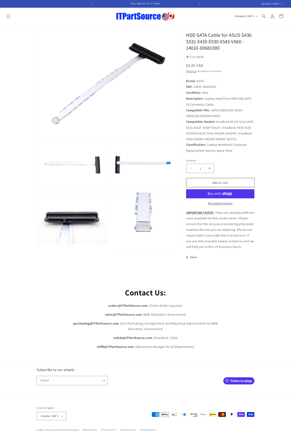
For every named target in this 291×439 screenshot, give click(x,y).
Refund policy (90, 429)
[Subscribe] (103, 380)
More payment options (220, 203)
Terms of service (128, 429)
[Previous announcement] (91, 4)
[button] (8, 16)
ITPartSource (51, 430)
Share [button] (193, 257)
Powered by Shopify (69, 430)
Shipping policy (148, 429)
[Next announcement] (199, 4)
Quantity (191, 160)
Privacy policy (108, 429)
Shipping (191, 71)
